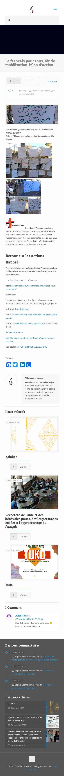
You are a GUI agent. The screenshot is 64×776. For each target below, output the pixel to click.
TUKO (9, 585)
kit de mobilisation (20, 309)
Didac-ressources (40, 91)
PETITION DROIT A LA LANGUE (33, 347)
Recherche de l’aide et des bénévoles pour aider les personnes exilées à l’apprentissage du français (31, 521)
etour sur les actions (26, 256)
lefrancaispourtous (14, 332)
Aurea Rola (21, 615)
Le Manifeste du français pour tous (27, 323)
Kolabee (11, 457)
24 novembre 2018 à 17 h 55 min (29, 619)
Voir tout (53, 81)
